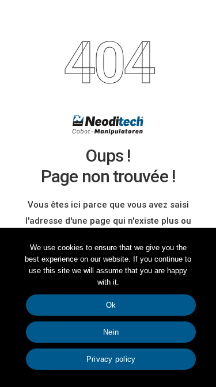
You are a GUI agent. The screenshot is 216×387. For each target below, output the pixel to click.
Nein (111, 332)
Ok (111, 305)
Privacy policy (111, 359)
